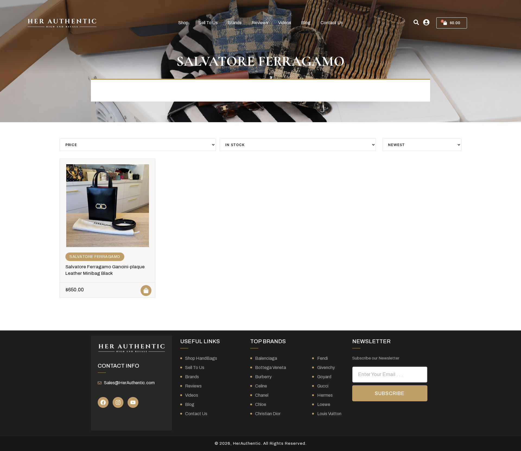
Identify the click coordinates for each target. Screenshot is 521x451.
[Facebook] (103, 402)
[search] (416, 22)
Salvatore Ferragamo (94, 257)
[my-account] (426, 22)
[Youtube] (133, 402)
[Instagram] (118, 402)
